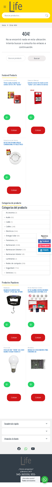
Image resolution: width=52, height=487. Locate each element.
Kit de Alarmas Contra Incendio (35, 288)
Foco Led (7, 348)
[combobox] (22, 15)
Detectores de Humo (11, 140)
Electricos (10, 231)
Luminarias (10, 259)
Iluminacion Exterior (14, 249)
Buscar (46, 15)
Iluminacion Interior (13, 254)
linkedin (46, 250)
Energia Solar (11, 235)
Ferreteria (10, 240)
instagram (45, 246)
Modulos (31, 348)
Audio (8, 217)
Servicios (9, 272)
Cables (8, 226)
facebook (45, 241)
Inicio (4, 25)
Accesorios (10, 212)
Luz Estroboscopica (10, 80)
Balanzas (6, 288)
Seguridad (10, 268)
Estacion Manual (33, 80)
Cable (8, 222)
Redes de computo (13, 263)
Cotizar (14, 130)
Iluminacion (10, 245)
